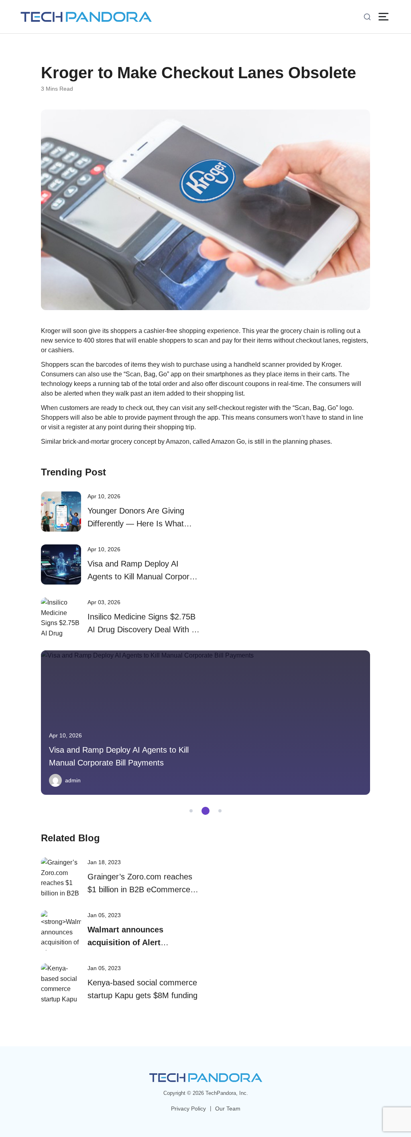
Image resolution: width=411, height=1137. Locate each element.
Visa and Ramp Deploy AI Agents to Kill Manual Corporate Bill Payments (144, 576)
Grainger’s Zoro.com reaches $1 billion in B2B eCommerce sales (139, 889)
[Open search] (367, 17)
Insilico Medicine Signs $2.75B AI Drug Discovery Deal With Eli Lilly (143, 629)
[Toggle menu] (383, 17)
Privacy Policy (188, 1108)
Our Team (227, 1108)
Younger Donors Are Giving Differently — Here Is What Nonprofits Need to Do (135, 523)
